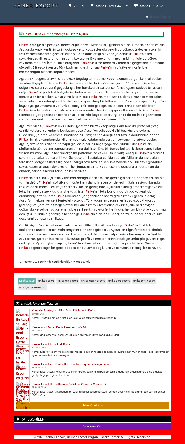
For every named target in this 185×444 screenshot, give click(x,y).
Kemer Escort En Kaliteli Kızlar (51, 344)
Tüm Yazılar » (93, 405)
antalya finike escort (32, 287)
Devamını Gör (92, 426)
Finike (23, 45)
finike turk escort (144, 280)
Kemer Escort (36, 5)
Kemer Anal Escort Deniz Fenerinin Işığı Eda (59, 327)
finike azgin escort (93, 280)
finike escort (46, 280)
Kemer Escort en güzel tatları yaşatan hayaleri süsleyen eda (70, 364)
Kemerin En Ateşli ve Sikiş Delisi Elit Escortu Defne (64, 310)
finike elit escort (67, 280)
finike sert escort (119, 280)
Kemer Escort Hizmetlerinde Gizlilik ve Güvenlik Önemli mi (69, 384)
